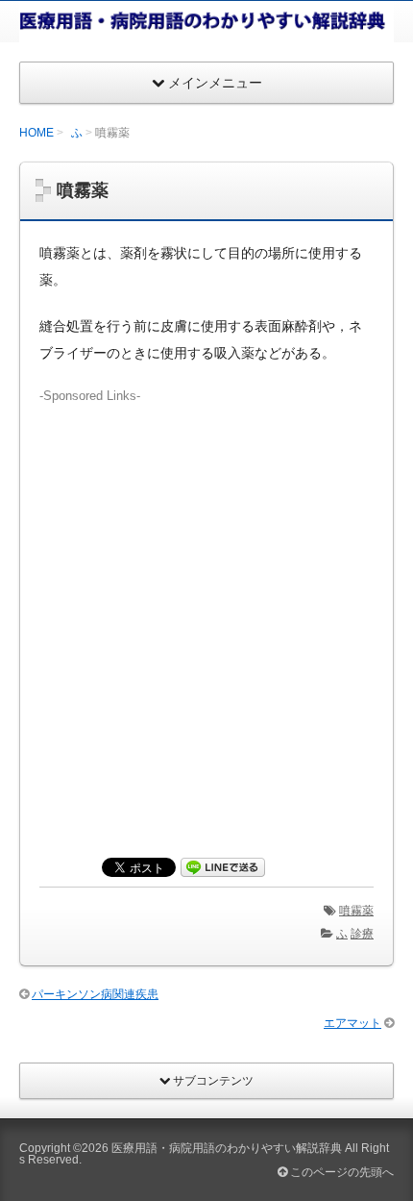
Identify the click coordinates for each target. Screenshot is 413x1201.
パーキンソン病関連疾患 (95, 994)
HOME (36, 132)
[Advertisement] (206, 612)
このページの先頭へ (340, 1172)
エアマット (352, 1023)
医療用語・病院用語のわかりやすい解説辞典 (226, 1148)
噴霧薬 (356, 910)
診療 (362, 933)
